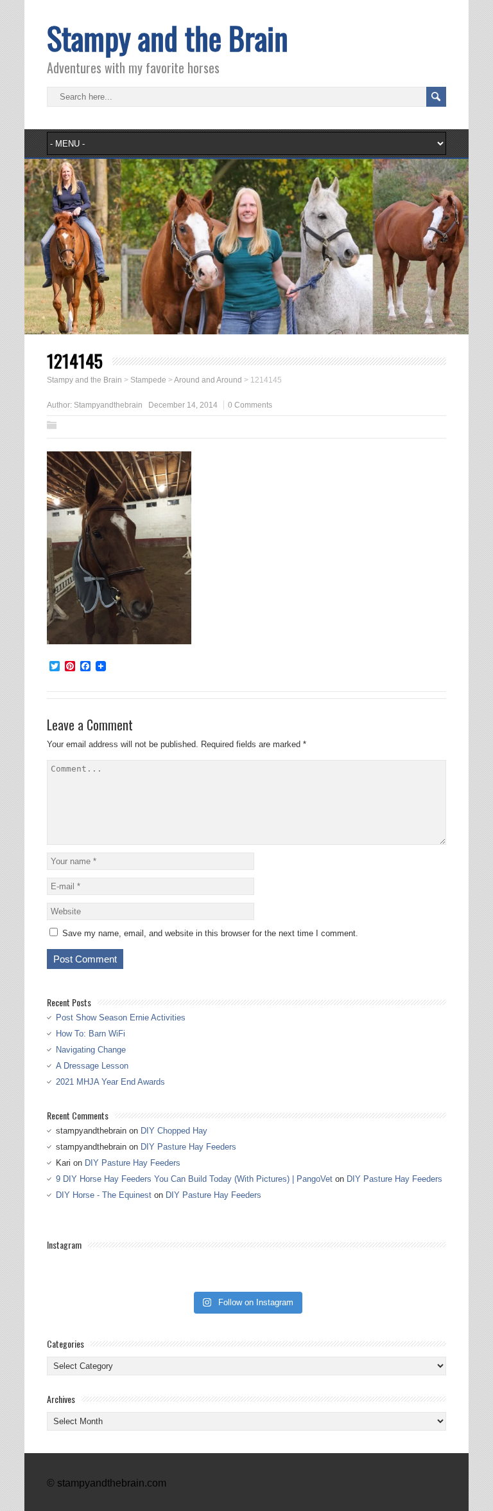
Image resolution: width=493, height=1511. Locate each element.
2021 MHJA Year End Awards (110, 1082)
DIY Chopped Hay (174, 1131)
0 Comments (250, 405)
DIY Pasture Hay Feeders (188, 1147)
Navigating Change (91, 1049)
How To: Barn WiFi (90, 1033)
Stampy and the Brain (167, 37)
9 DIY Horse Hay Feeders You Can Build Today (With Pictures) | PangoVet (194, 1179)
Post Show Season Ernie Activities (121, 1017)
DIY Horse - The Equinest (103, 1195)
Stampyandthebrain (108, 405)
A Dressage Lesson (92, 1066)
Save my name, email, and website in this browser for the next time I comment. (210, 933)
